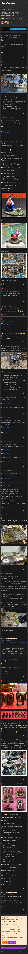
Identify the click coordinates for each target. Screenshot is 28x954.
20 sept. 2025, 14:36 (15, 65)
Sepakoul (5, 291)
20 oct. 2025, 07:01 (15, 308)
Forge (2, 18)
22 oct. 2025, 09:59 (16, 319)
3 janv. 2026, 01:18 (10, 894)
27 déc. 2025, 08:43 (16, 739)
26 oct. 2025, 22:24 (15, 346)
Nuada (4, 576)
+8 (11, 22)
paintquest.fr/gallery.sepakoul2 (7, 298)
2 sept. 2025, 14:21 (16, 35)
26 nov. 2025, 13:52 (16, 473)
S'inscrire (5, 942)
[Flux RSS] (22, 18)
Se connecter (12, 942)
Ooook (4, 65)
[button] (2, 952)
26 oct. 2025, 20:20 (16, 336)
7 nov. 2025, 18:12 (16, 420)
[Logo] (8, 3)
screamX (5, 517)
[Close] (25, 918)
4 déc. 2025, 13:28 (16, 517)
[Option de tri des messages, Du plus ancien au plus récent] (3, 29)
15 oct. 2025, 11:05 (16, 120)
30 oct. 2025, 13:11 (16, 397)
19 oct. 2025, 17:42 (16, 291)
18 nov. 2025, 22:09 (16, 444)
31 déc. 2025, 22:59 (16, 783)
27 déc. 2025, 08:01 (16, 680)
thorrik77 (5, 35)
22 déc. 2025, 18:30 (10, 640)
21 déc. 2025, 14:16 (15, 576)
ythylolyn (5, 141)
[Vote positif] (23, 58)
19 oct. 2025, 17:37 (16, 141)
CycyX (4, 638)
